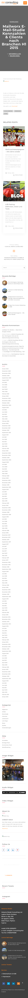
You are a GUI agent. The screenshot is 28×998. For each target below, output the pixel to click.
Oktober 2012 (5, 676)
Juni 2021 (4, 439)
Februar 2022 (5, 421)
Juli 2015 (4, 601)
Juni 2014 (4, 630)
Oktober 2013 (5, 649)
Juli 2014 (4, 628)
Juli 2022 (4, 409)
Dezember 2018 (6, 507)
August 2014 (5, 626)
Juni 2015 (4, 603)
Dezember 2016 (6, 562)
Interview (4, 716)
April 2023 (4, 389)
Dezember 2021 (6, 425)
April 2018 (4, 526)
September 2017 (6, 542)
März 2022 (4, 419)
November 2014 (6, 619)
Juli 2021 (4, 437)
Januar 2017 (5, 560)
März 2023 (4, 391)
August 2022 (5, 407)
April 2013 (4, 662)
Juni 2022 (4, 412)
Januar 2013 (5, 669)
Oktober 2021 (5, 430)
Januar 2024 (5, 368)
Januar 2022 (5, 423)
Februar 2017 (5, 557)
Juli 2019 (4, 491)
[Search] (24, 267)
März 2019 (4, 501)
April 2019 (4, 498)
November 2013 (6, 646)
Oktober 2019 (5, 485)
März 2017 (4, 555)
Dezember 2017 (6, 535)
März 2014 (4, 637)
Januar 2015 (5, 614)
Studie (5, 113)
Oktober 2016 (5, 567)
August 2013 (5, 653)
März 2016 (4, 583)
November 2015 (6, 592)
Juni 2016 (4, 576)
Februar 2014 (5, 639)
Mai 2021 (4, 441)
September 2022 (6, 405)
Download (14, 106)
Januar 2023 (5, 396)
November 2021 (6, 428)
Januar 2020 (5, 478)
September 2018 (6, 514)
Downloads (14, 21)
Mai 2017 (4, 551)
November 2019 (6, 482)
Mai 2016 (4, 578)
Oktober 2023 (5, 375)
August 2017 (5, 544)
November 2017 (6, 537)
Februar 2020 (5, 475)
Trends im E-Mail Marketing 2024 (16, 950)
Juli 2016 (4, 573)
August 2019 (5, 489)
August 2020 (5, 462)
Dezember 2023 (6, 371)
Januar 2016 (5, 587)
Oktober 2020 (6, 457)
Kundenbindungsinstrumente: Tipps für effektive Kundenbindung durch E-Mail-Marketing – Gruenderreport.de (13, 348)
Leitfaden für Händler (8, 330)
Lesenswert (5, 718)
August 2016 (5, 571)
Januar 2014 (5, 642)
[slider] (23, 792)
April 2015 (4, 608)
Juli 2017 (4, 546)
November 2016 (6, 564)
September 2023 (6, 378)
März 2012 (4, 692)
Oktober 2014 (5, 621)
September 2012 (6, 678)
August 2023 (5, 380)
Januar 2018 (5, 532)
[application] (14, 792)
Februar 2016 (5, 585)
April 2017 (4, 553)
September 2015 (6, 596)
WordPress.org (6, 747)
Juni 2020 (4, 466)
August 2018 (5, 516)
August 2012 (5, 680)
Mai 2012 (4, 687)
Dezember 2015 (6, 589)
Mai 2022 (4, 414)
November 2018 (6, 510)
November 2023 (6, 373)
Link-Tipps (5, 721)
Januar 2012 (5, 696)
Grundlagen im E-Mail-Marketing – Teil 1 (14, 351)
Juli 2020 (4, 464)
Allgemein (5, 709)
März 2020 (5, 473)
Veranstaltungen (6, 727)
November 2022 (6, 400)
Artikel (4, 711)
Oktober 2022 (5, 403)
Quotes (4, 725)
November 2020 (6, 455)
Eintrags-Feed (6, 742)
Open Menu (25, 2)
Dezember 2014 (6, 617)
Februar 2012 (5, 694)
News (3, 723)
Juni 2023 (4, 384)
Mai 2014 (4, 633)
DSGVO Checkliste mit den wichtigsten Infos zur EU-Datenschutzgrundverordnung (12, 336)
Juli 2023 (4, 382)
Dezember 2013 (6, 644)
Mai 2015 (4, 605)
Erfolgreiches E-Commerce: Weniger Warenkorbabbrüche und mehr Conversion (16, 298)
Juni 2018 (4, 521)
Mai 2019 (4, 496)
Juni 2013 (4, 658)
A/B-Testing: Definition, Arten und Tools (13, 207)
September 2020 (6, 460)
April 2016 (4, 580)
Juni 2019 (4, 494)
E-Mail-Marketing (8, 111)
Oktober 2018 (5, 512)
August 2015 (5, 598)
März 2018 (4, 528)
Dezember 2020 (6, 453)
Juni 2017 (4, 548)
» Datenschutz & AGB (8, 974)
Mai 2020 (4, 469)
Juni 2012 (4, 685)
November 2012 (6, 674)
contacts (9, 875)
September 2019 (6, 487)
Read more (5, 828)
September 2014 (6, 624)
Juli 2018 (4, 519)
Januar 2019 (5, 505)
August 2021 (5, 434)
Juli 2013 (4, 655)
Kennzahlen (17, 111)
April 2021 (4, 444)
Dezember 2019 (6, 480)
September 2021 (6, 432)
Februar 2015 (5, 612)
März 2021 (4, 446)
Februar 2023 (5, 393)
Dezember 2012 (6, 671)
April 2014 (4, 635)
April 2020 (5, 471)
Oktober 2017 (5, 539)
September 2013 (6, 651)
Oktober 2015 (5, 594)
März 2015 (4, 610)
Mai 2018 (4, 523)
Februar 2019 (5, 503)
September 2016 (6, 569)
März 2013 (4, 665)
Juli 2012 (4, 683)
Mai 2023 (4, 387)
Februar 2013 (5, 667)
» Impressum (5, 976)
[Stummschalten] (20, 792)
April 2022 (4, 416)
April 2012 (4, 690)
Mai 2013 (4, 660)
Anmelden (5, 740)
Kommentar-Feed (7, 745)
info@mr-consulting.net (15, 930)
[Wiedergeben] (4, 792)
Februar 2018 (5, 530)
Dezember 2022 (6, 398)
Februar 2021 (5, 448)
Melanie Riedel (15, 55)
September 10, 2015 (15, 53)
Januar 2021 (5, 450)
